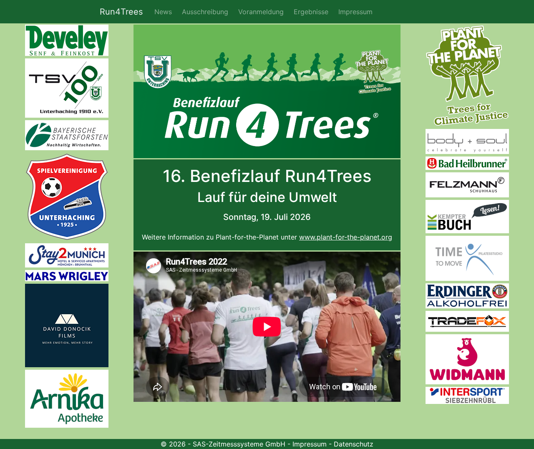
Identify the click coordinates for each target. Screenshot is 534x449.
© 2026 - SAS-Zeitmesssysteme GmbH (223, 444)
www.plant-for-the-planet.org (345, 237)
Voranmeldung (261, 12)
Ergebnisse (311, 12)
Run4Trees (121, 12)
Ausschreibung (205, 12)
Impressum (355, 12)
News (163, 12)
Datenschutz (353, 444)
